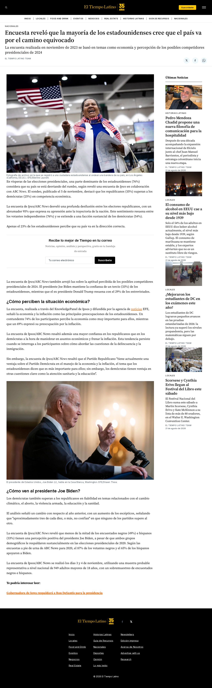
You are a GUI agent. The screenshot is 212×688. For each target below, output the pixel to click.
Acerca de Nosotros (132, 647)
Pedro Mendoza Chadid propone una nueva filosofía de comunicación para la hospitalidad (183, 126)
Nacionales (181, 18)
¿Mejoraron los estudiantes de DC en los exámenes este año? (182, 301)
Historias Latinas (133, 18)
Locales (40, 18)
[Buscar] (6, 7)
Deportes (98, 653)
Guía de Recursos (159, 18)
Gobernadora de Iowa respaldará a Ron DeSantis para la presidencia (55, 593)
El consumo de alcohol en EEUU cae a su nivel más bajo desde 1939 (183, 211)
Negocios (93, 18)
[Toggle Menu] (204, 7)
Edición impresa (130, 640)
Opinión (97, 659)
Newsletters (127, 634)
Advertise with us (130, 653)
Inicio (27, 18)
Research (126, 659)
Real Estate (111, 18)
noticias (136, 309)
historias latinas (175, 113)
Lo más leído (100, 665)
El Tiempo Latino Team (18, 58)
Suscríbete (187, 7)
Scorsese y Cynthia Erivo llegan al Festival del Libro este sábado (183, 387)
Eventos (78, 18)
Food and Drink (59, 18)
